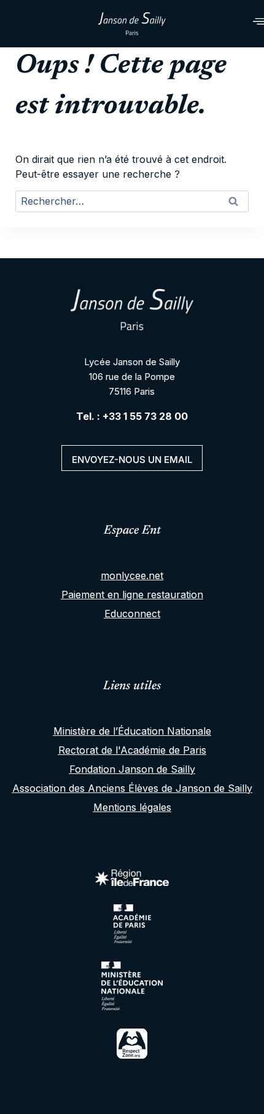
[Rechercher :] (132, 202)
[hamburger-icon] (244, 24)
